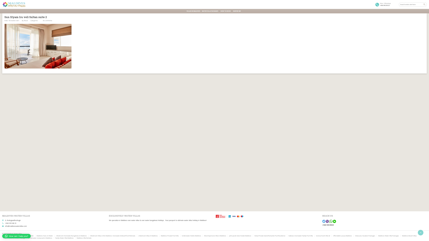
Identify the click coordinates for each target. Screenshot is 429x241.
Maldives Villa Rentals (84, 238)
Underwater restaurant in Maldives (40, 238)
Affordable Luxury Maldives (342, 236)
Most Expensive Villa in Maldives (215, 236)
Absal (26, 21)
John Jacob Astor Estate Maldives (240, 236)
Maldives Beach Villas (409, 236)
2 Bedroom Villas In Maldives (148, 236)
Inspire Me (237, 11)
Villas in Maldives (193, 11)
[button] (16, 236)
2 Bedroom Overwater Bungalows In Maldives (71, 236)
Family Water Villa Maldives (64, 238)
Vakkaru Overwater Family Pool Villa (300, 236)
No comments (47, 21)
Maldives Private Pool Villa (170, 236)
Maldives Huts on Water (45, 236)
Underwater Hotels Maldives (191, 236)
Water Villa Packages (210, 11)
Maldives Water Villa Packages (388, 236)
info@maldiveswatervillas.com (16, 226)
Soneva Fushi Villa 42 (323, 236)
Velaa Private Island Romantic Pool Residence (269, 236)
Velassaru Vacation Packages (365, 236)
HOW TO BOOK (226, 11)
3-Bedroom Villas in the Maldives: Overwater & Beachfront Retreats (112, 236)
